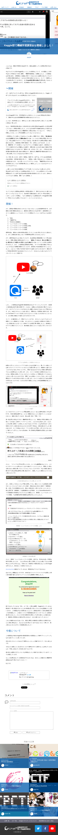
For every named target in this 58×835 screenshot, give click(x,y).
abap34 (22, 674)
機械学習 (33, 49)
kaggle (19, 49)
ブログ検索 (44, 7)
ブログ (37, 7)
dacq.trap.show (10, 569)
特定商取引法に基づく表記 (46, 820)
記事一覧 (7, 820)
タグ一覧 (14, 820)
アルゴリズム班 (25, 49)
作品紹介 (21, 7)
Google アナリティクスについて (28, 820)
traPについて (5, 7)
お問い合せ (53, 7)
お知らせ (13, 7)
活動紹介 (29, 7)
